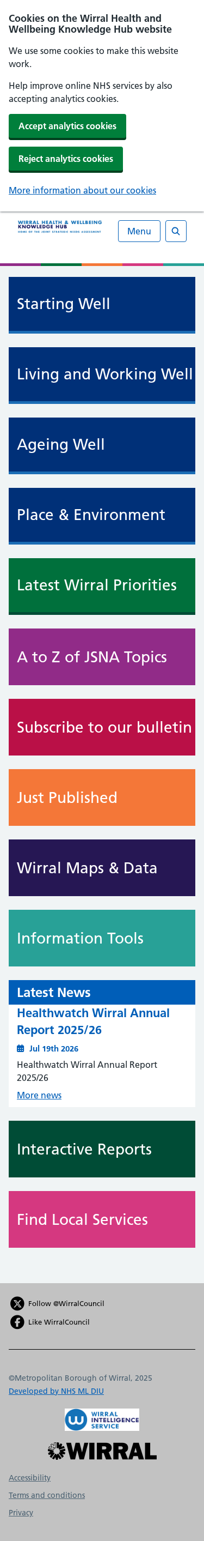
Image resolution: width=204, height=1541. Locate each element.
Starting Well (63, 304)
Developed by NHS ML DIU (56, 1391)
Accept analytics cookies (67, 125)
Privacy (21, 1513)
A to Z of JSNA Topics (92, 657)
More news (39, 1095)
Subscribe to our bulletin (104, 727)
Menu (139, 231)
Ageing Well (61, 444)
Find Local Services (82, 1219)
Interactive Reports (84, 1149)
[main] (102, 774)
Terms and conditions (47, 1495)
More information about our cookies (82, 190)
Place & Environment (91, 515)
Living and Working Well (105, 374)
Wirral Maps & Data (87, 868)
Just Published (67, 797)
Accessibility (30, 1478)
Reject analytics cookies (65, 158)
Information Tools (80, 938)
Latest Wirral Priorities (97, 585)
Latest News (54, 992)
